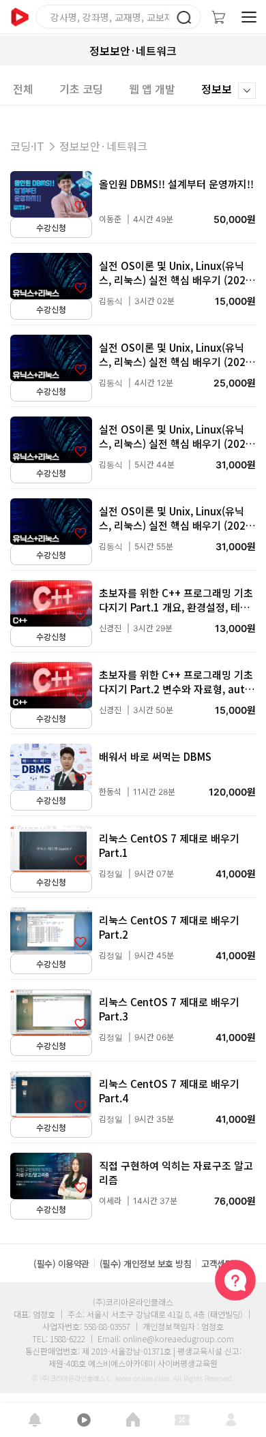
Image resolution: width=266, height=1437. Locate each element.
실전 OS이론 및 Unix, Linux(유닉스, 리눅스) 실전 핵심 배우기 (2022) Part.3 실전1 (177, 443)
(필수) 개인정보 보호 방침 (146, 1263)
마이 (231, 1420)
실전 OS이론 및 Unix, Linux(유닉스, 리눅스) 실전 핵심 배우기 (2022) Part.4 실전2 (177, 525)
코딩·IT (27, 146)
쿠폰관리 (182, 1420)
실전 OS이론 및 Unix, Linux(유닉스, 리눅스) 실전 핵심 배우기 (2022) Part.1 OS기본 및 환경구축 (177, 279)
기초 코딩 (81, 88)
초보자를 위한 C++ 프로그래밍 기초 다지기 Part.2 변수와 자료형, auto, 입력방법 (176, 688)
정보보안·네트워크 (103, 146)
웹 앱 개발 (152, 88)
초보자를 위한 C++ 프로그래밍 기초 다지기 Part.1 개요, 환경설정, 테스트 (176, 607)
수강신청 (51, 228)
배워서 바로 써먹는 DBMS (155, 756)
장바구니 (219, 17)
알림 (34, 1420)
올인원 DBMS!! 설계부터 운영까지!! (176, 184)
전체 (23, 88)
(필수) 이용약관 (61, 1263)
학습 (83, 1420)
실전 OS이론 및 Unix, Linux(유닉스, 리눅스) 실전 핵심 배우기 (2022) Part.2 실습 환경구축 (177, 361)
